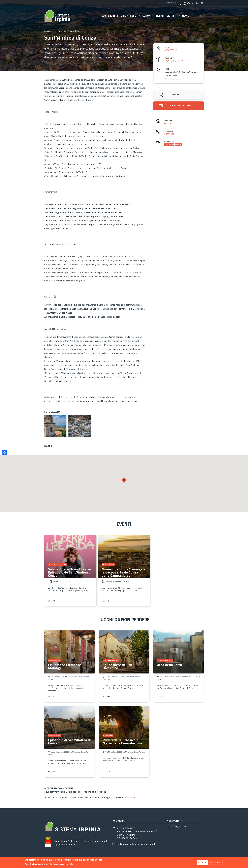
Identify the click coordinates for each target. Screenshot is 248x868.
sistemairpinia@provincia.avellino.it (136, 844)
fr (202, 2)
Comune (167, 123)
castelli (178, 145)
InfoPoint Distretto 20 (173, 61)
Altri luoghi (108, 736)
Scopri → (53, 600)
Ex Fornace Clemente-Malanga (65, 666)
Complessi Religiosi (111, 660)
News (185, 16)
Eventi (134, 16)
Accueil (47, 30)
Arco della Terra (169, 664)
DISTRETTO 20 (170, 50)
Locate (4, 452)
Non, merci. (215, 862)
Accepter (202, 862)
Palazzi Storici (54, 660)
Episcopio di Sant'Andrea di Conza (69, 741)
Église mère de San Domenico (117, 666)
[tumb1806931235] (55, 426)
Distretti (172, 16)
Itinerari (158, 16)
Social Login (171, 2)
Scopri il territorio (114, 16)
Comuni (146, 16)
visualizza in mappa (174, 78)
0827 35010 (169, 133)
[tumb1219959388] (79, 426)
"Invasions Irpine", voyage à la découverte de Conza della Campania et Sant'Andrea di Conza (123, 573)
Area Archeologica (165, 660)
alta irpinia (169, 145)
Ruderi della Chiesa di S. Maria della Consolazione (122, 741)
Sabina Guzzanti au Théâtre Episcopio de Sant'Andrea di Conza (70, 572)
